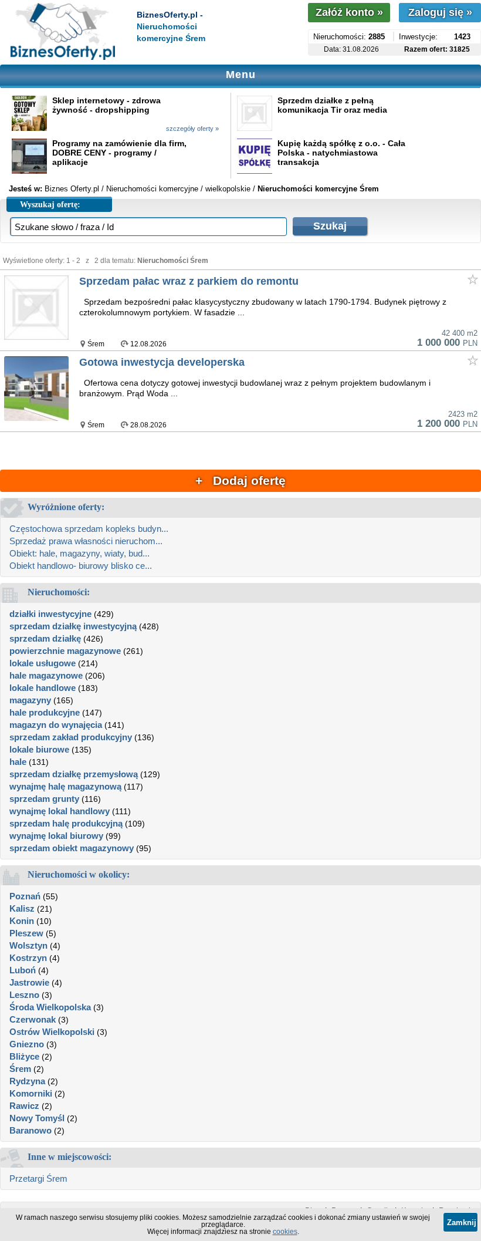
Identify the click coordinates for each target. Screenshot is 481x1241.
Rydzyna (27, 1081)
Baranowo (30, 1130)
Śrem (20, 1069)
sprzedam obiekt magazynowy (71, 848)
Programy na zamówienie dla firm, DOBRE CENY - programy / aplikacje (119, 153)
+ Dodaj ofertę (240, 480)
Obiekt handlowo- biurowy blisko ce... (80, 566)
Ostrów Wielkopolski (51, 1032)
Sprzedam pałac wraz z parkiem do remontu (189, 281)
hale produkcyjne (44, 712)
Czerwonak (32, 1019)
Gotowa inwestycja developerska (162, 362)
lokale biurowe (39, 749)
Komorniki (30, 1093)
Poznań (24, 896)
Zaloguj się (440, 12)
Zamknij (461, 1222)
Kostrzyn (28, 958)
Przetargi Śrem (38, 1178)
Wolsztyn (28, 945)
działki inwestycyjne (50, 614)
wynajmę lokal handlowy (59, 811)
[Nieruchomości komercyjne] (63, 32)
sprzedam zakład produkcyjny (70, 737)
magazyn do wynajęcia (55, 725)
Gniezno (26, 1044)
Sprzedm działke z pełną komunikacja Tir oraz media (332, 105)
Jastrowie (29, 982)
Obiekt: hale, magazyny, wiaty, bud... (79, 553)
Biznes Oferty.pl (72, 188)
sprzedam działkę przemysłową (73, 774)
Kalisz (22, 908)
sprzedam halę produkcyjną (66, 823)
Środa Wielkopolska (50, 1007)
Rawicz (24, 1106)
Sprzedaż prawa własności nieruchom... (85, 541)
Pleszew (26, 933)
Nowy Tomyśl (37, 1118)
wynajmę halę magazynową (65, 786)
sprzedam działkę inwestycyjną (73, 626)
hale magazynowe (46, 675)
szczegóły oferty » (192, 128)
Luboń (22, 970)
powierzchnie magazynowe (65, 651)
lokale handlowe (42, 688)
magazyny (30, 700)
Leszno (24, 995)
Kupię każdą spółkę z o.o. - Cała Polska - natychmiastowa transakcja (341, 153)
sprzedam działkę (45, 638)
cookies (285, 1231)
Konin (21, 921)
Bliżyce (24, 1056)
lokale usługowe (42, 663)
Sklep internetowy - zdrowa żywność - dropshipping (106, 105)
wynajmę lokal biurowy (56, 836)
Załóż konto (349, 12)
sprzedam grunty (44, 799)
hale (17, 762)
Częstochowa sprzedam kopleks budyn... (88, 529)
